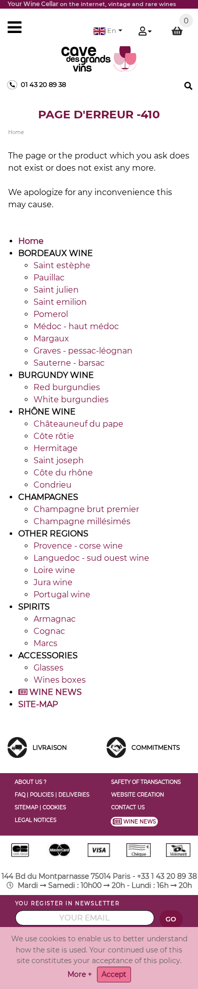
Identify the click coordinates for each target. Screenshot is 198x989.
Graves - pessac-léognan (83, 351)
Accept (114, 974)
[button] (108, 30)
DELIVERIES (73, 794)
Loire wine (54, 570)
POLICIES (42, 794)
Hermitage (56, 448)
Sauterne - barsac (69, 363)
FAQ (20, 794)
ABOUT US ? (31, 782)
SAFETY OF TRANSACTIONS (146, 782)
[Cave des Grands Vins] (99, 58)
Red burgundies (67, 387)
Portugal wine (62, 594)
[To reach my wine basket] (177, 31)
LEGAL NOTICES (35, 820)
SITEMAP (26, 807)
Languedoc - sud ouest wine (91, 558)
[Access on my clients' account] (145, 32)
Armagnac (55, 619)
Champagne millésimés (82, 521)
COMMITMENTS (155, 747)
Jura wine (53, 582)
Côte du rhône (63, 472)
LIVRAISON (49, 747)
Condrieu (53, 485)
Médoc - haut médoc (76, 326)
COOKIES (54, 807)
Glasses (48, 668)
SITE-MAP (38, 704)
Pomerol (51, 314)
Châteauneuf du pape (78, 424)
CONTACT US (128, 807)
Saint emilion (60, 302)
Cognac (49, 631)
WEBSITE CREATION (137, 794)
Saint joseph (59, 460)
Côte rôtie (54, 436)
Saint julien (56, 290)
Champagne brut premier (86, 509)
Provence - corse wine (78, 546)
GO (171, 919)
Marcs (45, 643)
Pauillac (49, 277)
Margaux (51, 338)
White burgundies (71, 399)
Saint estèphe (62, 265)
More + (80, 974)
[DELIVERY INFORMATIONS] (17, 747)
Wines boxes (60, 680)
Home (31, 241)
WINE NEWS (54, 692)
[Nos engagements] (116, 747)
